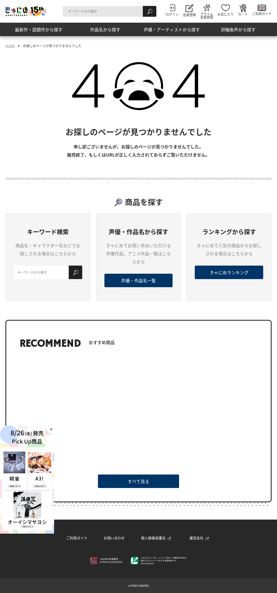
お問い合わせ (114, 537)
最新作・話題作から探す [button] (38, 29)
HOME (10, 45)
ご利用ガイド (76, 537)
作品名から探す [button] (105, 29)
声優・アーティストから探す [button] (172, 29)
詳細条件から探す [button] (238, 29)
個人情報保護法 (153, 537)
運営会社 (196, 537)
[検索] (149, 11)
